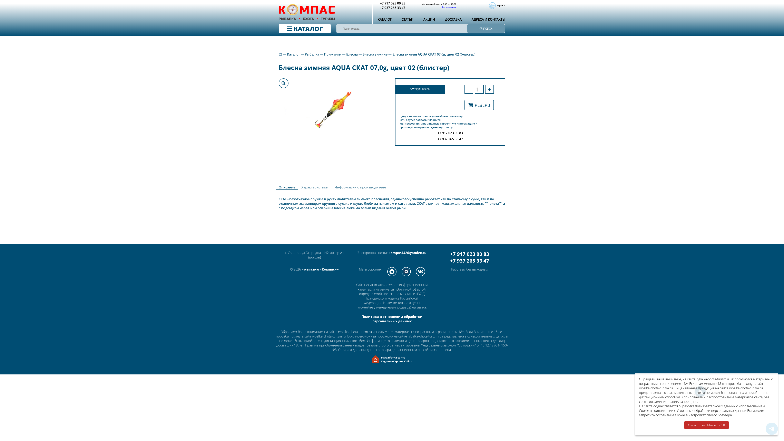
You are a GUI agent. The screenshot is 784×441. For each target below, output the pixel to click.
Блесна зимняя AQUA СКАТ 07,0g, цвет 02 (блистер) (433, 54)
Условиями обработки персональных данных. (712, 410)
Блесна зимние (375, 54)
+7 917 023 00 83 (469, 254)
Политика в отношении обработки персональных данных (392, 318)
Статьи (407, 19)
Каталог (385, 19)
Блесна (352, 54)
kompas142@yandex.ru (408, 253)
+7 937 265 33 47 (469, 260)
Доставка (453, 19)
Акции (429, 19)
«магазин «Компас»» (320, 269)
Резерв (482, 105)
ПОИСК (487, 28)
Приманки (332, 54)
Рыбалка (312, 54)
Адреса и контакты (488, 19)
